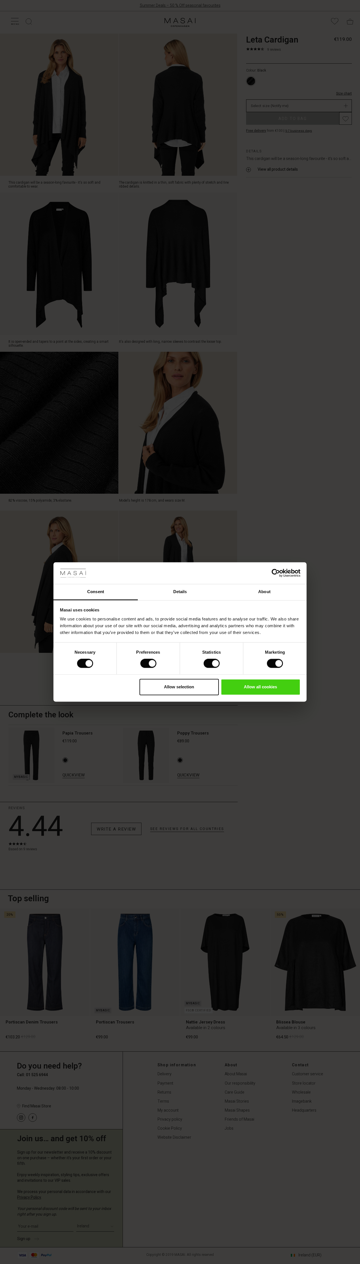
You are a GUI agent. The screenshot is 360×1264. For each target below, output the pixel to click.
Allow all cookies (260, 686)
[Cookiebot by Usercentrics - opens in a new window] (275, 573)
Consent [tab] (95, 591)
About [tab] (264, 591)
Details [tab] (180, 591)
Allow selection (179, 686)
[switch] (148, 663)
